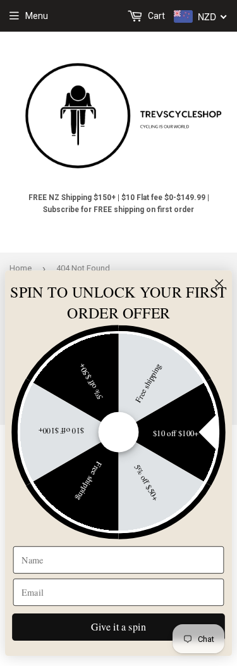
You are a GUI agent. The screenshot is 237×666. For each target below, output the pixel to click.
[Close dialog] (219, 283)
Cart (155, 16)
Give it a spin (118, 627)
